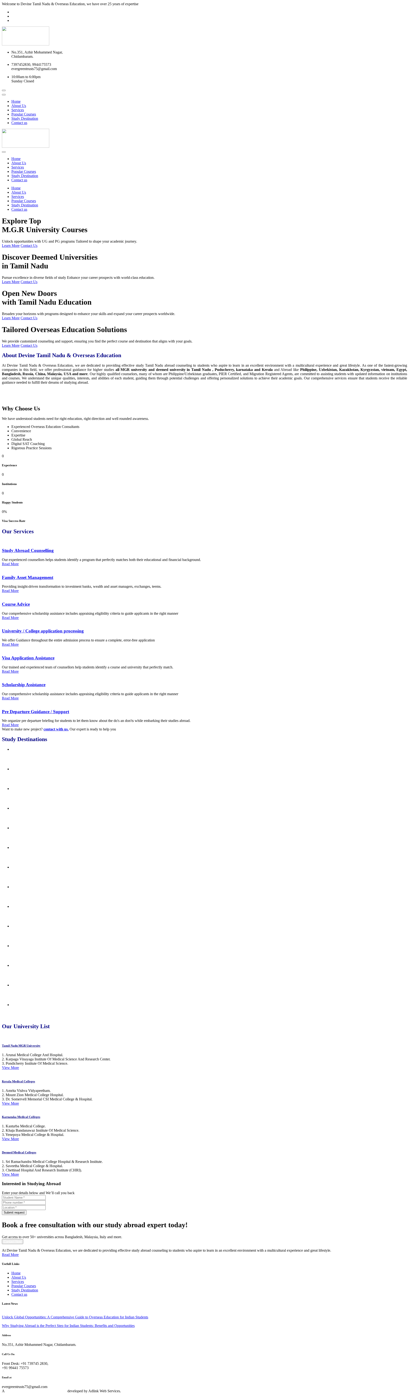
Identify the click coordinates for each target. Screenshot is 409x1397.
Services (17, 110)
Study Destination (24, 118)
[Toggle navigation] (4, 94)
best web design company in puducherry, (35, 1391)
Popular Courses (23, 114)
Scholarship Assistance (23, 684)
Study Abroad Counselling (28, 550)
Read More (10, 564)
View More (10, 1068)
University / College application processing (43, 630)
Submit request (14, 1212)
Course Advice (16, 604)
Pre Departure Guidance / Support (35, 711)
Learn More (11, 246)
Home (16, 101)
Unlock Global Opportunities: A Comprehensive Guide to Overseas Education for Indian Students (75, 1317)
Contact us (19, 123)
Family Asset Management (27, 577)
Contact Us (29, 246)
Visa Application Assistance (28, 657)
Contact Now (12, 1241)
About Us (18, 106)
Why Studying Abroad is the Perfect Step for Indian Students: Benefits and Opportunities (68, 1326)
